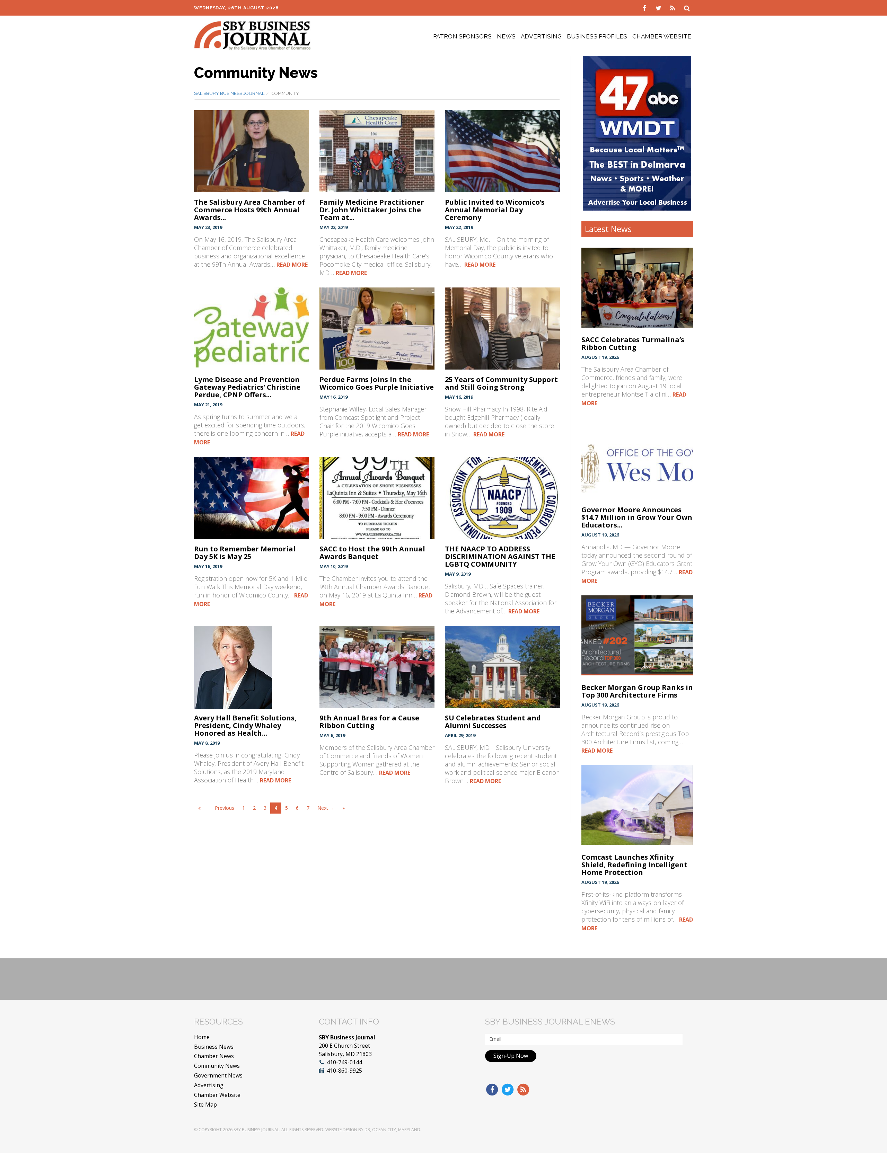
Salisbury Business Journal (229, 93)
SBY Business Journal (256, 1130)
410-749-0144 (344, 1062)
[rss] (673, 7)
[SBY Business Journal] (252, 35)
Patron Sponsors (462, 36)
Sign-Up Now (510, 1055)
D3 (367, 1130)
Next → (325, 808)
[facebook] (645, 7)
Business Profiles (597, 36)
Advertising (541, 36)
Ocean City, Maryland (396, 1130)
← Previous (221, 808)
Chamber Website (661, 36)
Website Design (341, 1130)
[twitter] (659, 7)
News (506, 36)
